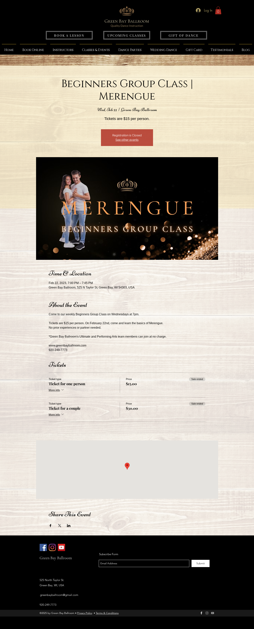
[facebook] (201, 613)
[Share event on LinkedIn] (68, 525)
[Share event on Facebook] (50, 525)
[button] (218, 10)
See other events (127, 140)
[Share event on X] (59, 525)
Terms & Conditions (107, 613)
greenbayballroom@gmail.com (59, 595)
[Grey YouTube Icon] (212, 613)
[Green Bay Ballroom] (43, 547)
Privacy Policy (84, 613)
